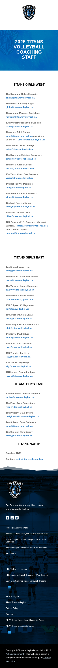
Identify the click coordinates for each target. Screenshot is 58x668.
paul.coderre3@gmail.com (19, 299)
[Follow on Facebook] (7, 517)
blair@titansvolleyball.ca (19, 328)
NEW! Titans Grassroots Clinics (20, 626)
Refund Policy (12, 608)
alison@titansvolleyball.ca (20, 168)
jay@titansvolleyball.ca (18, 356)
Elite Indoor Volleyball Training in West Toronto (27, 575)
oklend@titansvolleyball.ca (20, 97)
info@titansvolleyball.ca (17, 509)
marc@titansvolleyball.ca (19, 435)
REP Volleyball (12, 596)
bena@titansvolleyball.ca (19, 426)
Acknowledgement (15, 654)
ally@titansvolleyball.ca (18, 366)
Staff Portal (11, 554)
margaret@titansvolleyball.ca (21, 117)
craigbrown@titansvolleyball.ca (22, 416)
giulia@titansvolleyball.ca (19, 107)
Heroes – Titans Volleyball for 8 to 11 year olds (27, 534)
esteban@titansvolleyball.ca (21, 159)
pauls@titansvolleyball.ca (19, 337)
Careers (9, 614)
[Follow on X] (12, 517)
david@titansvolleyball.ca (19, 126)
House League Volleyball (17, 528)
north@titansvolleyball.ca (29, 459)
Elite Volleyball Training (16, 569)
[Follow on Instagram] (17, 517)
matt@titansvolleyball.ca (19, 347)
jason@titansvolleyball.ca (19, 280)
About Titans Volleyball (16, 602)
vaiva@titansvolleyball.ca (19, 149)
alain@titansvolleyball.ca (19, 318)
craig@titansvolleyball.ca (19, 270)
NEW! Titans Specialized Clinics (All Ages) (25, 620)
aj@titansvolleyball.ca (17, 309)
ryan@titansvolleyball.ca (19, 407)
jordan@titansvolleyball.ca (20, 397)
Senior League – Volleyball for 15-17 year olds (26, 548)
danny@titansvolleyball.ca (20, 289)
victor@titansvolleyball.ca (19, 178)
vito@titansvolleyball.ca (18, 187)
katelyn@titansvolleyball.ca (20, 206)
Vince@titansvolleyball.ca (31, 139)
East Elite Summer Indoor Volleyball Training (26, 581)
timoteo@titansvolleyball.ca (20, 233)
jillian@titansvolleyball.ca (19, 216)
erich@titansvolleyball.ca (19, 136)
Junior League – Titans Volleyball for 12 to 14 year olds (26, 541)
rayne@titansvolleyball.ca (19, 376)
